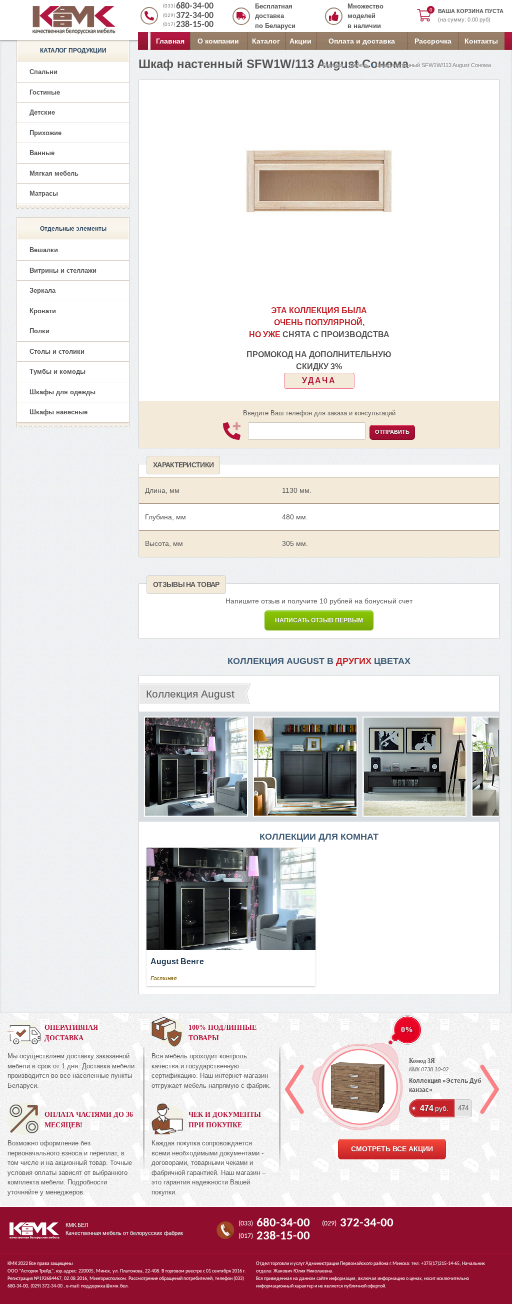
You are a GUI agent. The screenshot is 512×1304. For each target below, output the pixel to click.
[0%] (357, 1086)
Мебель (358, 65)
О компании (218, 41)
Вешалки (44, 250)
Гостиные (45, 92)
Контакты (481, 41)
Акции (301, 41)
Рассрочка (433, 41)
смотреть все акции (392, 1149)
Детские (42, 112)
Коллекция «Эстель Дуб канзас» (445, 1085)
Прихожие (46, 133)
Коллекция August (190, 694)
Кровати (43, 311)
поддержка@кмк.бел (104, 1286)
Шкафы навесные (59, 412)
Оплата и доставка (361, 41)
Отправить (392, 432)
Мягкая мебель (54, 173)
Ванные (42, 153)
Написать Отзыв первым (319, 620)
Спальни (44, 72)
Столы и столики (57, 351)
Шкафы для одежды (63, 392)
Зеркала (43, 290)
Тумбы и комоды (58, 371)
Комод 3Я (422, 1060)
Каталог (266, 41)
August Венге (177, 961)
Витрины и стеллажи (63, 270)
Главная (170, 41)
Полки (40, 331)
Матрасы (44, 193)
